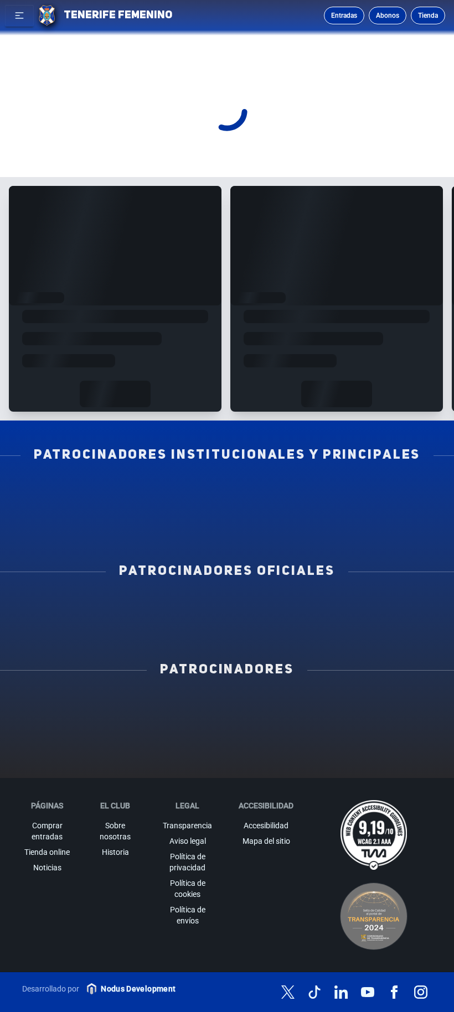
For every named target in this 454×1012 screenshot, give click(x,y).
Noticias (47, 867)
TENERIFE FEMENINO (118, 15)
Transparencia (187, 825)
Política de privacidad (187, 862)
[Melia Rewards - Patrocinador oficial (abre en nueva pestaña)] (227, 624)
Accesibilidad (266, 825)
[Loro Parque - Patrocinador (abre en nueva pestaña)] (307, 705)
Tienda (428, 15)
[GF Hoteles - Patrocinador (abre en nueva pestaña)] (147, 705)
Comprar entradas (47, 831)
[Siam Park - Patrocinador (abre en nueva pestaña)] (387, 705)
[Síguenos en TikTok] (314, 992)
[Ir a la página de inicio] (47, 15)
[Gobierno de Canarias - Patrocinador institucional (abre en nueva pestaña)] (109, 508)
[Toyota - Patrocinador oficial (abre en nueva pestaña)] (345, 624)
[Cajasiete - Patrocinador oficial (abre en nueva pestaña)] (109, 624)
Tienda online (47, 852)
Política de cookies (187, 889)
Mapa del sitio (266, 841)
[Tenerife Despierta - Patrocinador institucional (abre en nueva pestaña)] (109, 490)
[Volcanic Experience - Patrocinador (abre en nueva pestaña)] (387, 723)
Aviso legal (187, 841)
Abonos (387, 15)
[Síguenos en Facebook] (394, 992)
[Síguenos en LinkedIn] (341, 992)
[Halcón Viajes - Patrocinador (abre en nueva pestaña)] (307, 723)
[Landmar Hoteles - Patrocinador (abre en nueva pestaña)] (147, 740)
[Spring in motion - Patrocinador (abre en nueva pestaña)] (67, 740)
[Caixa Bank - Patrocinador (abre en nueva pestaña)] (227, 705)
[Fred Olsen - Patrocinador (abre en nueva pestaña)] (187, 758)
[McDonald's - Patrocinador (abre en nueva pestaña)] (67, 723)
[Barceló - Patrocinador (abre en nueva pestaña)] (307, 740)
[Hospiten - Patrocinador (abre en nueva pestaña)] (67, 705)
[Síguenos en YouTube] (368, 992)
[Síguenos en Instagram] (421, 992)
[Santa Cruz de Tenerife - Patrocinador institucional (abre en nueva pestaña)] (227, 526)
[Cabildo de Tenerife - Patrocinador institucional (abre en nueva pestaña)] (345, 508)
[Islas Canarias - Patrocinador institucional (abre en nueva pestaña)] (227, 490)
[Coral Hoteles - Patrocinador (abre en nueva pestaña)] (387, 740)
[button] (19, 15)
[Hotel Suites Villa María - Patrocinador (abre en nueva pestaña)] (227, 723)
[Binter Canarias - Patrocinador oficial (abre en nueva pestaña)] (227, 607)
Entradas (344, 15)
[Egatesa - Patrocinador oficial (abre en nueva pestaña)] (109, 607)
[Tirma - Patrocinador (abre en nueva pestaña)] (147, 723)
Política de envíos (187, 915)
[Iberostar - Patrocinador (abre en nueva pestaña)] (227, 740)
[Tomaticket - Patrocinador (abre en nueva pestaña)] (267, 758)
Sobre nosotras (115, 831)
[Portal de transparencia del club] (374, 916)
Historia (115, 852)
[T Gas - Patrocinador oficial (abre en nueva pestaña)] (345, 607)
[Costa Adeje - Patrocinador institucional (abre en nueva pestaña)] (345, 490)
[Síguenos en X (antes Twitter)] (288, 992)
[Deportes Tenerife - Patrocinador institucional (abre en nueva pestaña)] (227, 508)
